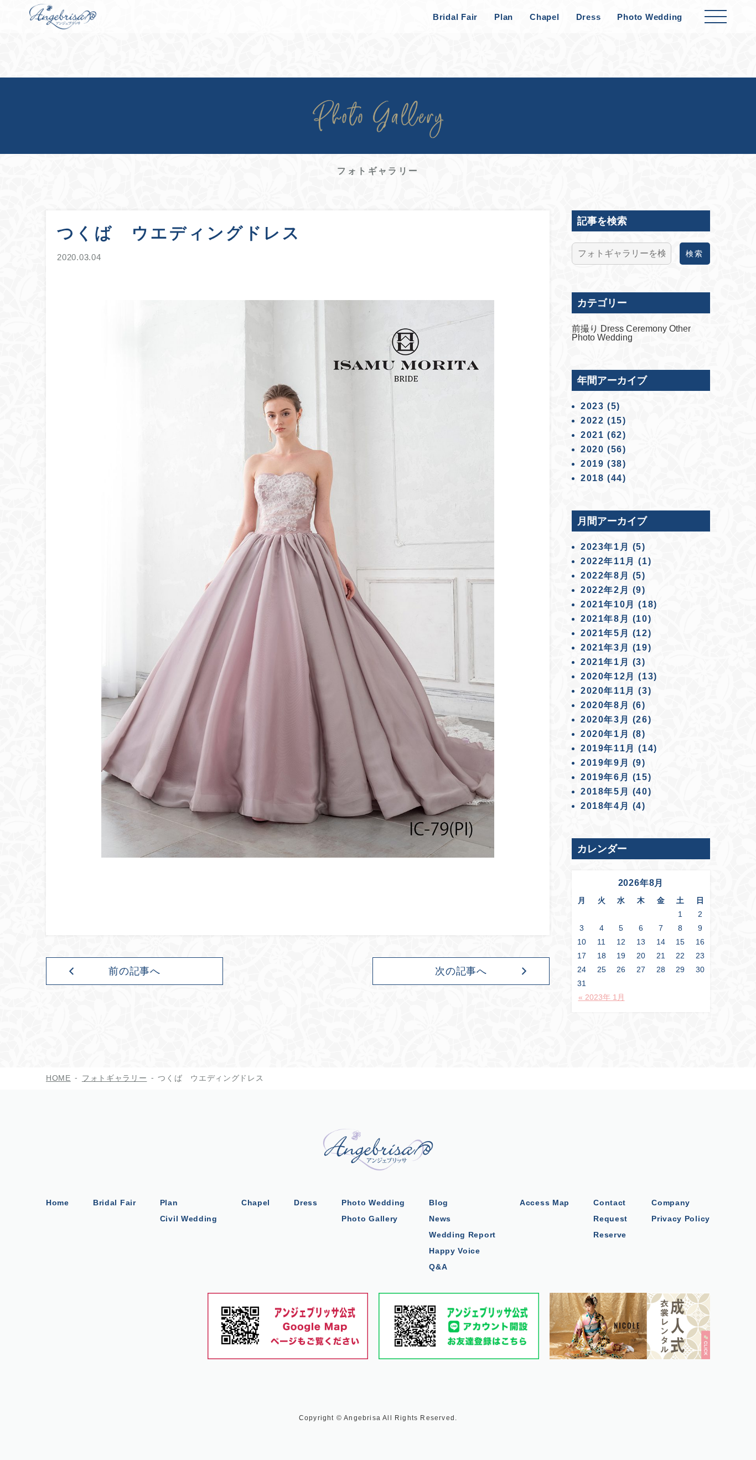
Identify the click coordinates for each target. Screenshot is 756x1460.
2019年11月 (608, 748)
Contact (609, 1202)
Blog (438, 1202)
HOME (58, 1078)
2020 (592, 449)
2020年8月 (605, 705)
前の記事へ (134, 971)
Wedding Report (462, 1234)
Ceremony (647, 328)
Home (57, 1202)
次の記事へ (461, 971)
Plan (503, 17)
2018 (592, 478)
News (440, 1218)
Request (610, 1218)
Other (680, 328)
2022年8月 (605, 575)
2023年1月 (605, 546)
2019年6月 (605, 777)
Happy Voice (454, 1250)
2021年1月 (605, 662)
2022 (592, 420)
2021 (592, 435)
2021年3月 (605, 647)
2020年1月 (605, 734)
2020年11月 (608, 690)
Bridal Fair (455, 17)
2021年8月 (605, 618)
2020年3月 (605, 719)
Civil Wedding (189, 1218)
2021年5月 (605, 633)
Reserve (609, 1234)
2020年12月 (608, 676)
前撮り (586, 328)
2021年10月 (608, 604)
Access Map (544, 1202)
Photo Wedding (649, 17)
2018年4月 (605, 806)
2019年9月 (605, 762)
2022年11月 (608, 561)
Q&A (438, 1266)
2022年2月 (605, 590)
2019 (592, 463)
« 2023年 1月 (601, 997)
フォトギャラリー (114, 1078)
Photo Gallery (369, 1218)
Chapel (545, 17)
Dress (588, 17)
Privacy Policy (680, 1218)
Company (670, 1202)
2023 (592, 406)
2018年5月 (605, 791)
